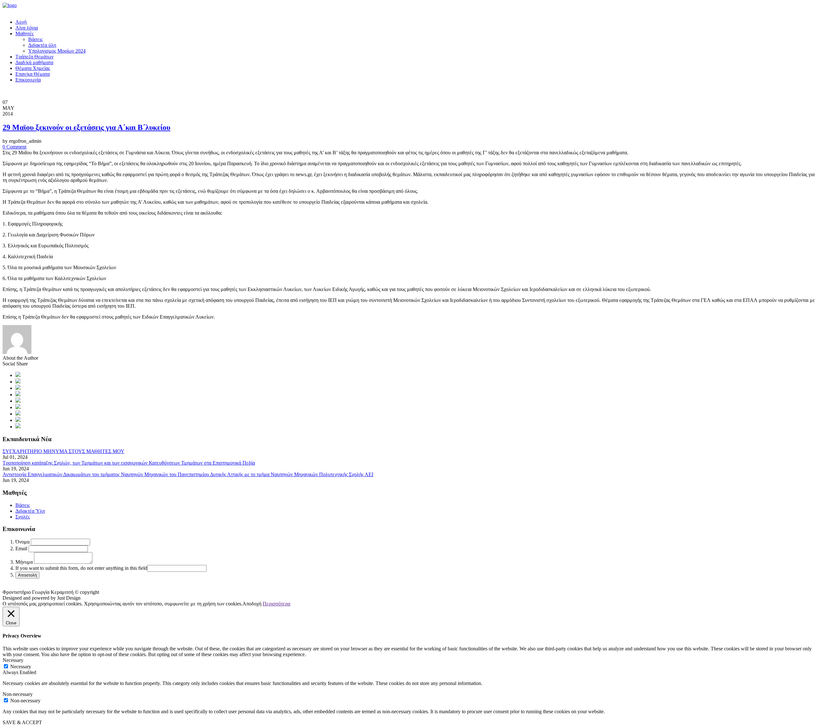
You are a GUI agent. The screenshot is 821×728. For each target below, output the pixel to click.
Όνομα (22, 541)
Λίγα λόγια (26, 27)
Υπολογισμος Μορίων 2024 (57, 51)
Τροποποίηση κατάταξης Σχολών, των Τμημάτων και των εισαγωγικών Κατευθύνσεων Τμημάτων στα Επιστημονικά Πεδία (129, 463)
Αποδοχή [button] (251, 603)
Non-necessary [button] (18, 694)
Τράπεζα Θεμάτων (34, 56)
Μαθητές (24, 33)
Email (21, 548)
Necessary (20, 666)
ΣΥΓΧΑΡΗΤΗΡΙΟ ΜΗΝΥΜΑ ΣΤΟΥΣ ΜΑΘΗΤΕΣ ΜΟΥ (63, 451)
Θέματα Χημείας (32, 68)
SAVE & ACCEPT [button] (22, 722)
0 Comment (14, 147)
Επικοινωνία (28, 79)
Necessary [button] (13, 660)
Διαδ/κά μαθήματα (34, 62)
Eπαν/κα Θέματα (32, 74)
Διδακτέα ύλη (42, 45)
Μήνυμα (24, 562)
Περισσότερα (276, 603)
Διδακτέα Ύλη (30, 511)
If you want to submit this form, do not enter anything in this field (81, 568)
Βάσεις (35, 39)
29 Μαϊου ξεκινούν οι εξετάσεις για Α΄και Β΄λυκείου (86, 127)
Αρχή (21, 22)
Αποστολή (27, 575)
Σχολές (22, 516)
